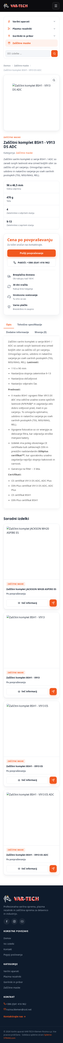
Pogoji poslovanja (13, 954)
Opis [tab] (8, 324)
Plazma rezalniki (12, 976)
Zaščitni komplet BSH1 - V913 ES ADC (27, 854)
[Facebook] (7, 921)
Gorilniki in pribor (13, 982)
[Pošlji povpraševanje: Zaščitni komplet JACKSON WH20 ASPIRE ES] (53, 603)
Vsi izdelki (9, 943)
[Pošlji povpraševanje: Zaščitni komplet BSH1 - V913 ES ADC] (53, 868)
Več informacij (29, 603)
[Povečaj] (54, 80)
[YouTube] (22, 921)
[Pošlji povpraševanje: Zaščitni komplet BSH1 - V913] (53, 691)
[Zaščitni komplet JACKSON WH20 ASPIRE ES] (31, 552)
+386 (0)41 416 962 (16, 1004)
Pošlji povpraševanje (31, 253)
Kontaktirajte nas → (15, 1016)
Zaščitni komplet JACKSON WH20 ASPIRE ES (31, 589)
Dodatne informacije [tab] (17, 332)
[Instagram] (14, 921)
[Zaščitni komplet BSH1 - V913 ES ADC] (31, 817)
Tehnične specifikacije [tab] (29, 324)
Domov (7, 65)
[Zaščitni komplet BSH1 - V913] (31, 640)
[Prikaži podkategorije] (54, 21)
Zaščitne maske (21, 65)
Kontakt (8, 949)
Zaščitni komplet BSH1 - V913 (23, 677)
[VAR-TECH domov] (16, 5)
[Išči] (54, 53)
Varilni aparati (11, 971)
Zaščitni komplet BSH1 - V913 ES (24, 766)
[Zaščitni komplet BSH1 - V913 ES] (31, 729)
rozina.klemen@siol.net (19, 1009)
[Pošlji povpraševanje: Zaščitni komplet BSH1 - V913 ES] (53, 780)
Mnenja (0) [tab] (41, 332)
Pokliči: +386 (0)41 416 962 (34, 262)
